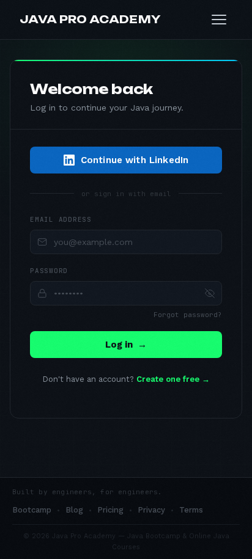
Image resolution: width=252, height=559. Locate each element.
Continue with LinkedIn (134, 160)
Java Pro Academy (90, 19)
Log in (126, 344)
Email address (61, 219)
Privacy (151, 509)
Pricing (110, 509)
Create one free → (173, 379)
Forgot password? (188, 314)
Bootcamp (31, 509)
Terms (191, 509)
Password (49, 270)
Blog (74, 509)
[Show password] (210, 293)
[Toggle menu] (219, 20)
